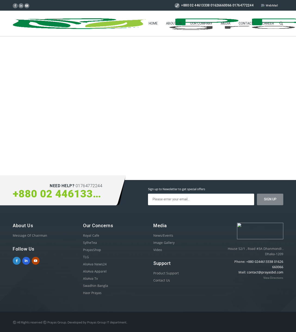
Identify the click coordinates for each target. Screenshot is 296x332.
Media (225, 23)
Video (157, 250)
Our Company (201, 23)
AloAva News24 (95, 264)
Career (268, 23)
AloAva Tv (90, 278)
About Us (174, 23)
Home (153, 23)
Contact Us (161, 280)
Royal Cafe (91, 235)
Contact (246, 23)
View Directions (273, 278)
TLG (86, 257)
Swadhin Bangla (95, 285)
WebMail (272, 5)
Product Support (166, 273)
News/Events (163, 235)
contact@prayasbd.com (265, 272)
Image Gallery (164, 242)
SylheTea (90, 242)
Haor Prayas (92, 293)
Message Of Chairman (30, 235)
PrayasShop (92, 250)
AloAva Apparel (95, 271)
